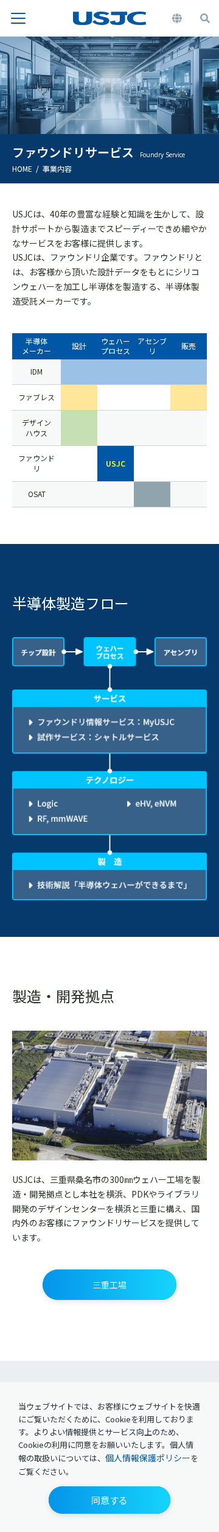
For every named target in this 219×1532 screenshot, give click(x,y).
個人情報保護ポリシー (147, 1458)
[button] (109, 1500)
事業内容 (57, 168)
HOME (22, 168)
